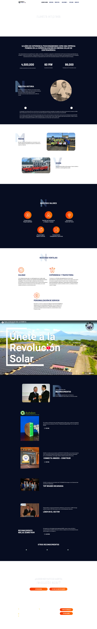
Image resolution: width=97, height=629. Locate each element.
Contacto (77, 2)
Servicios (51, 2)
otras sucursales (66, 609)
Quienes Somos (44, 2)
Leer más (48, 534)
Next (71, 108)
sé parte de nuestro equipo (58, 589)
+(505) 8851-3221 (23, 616)
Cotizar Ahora (38, 589)
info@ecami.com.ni (23, 613)
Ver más (47, 428)
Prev (25, 108)
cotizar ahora (66, 613)
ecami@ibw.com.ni (31, 613)
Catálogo (71, 2)
